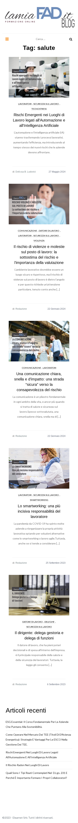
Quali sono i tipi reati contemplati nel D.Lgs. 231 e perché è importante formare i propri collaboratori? (36, 775)
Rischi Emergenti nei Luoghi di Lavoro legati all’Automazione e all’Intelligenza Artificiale (39, 120)
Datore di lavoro (49, 230)
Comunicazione (27, 230)
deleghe (49, 621)
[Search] (71, 39)
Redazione (21, 309)
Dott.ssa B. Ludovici (26, 171)
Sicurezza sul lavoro (46, 103)
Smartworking (39, 500)
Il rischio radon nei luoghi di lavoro (27, 765)
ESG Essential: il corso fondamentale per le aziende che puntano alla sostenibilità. (37, 724)
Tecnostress (39, 108)
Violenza (39, 240)
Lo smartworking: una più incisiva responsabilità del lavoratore (39, 511)
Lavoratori (25, 103)
